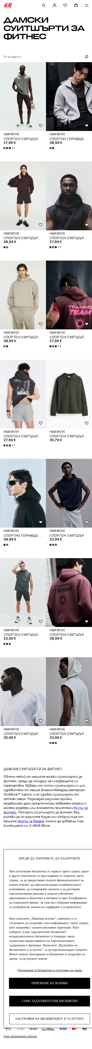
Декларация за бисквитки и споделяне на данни (49, 970)
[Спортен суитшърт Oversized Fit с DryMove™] (23, 195)
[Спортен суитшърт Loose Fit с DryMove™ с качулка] (69, 394)
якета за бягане (31, 821)
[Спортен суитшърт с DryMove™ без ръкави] (23, 96)
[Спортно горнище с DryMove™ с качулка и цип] (69, 96)
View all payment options (20, 1036)
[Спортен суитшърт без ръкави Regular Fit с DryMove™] (69, 493)
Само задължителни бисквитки (49, 1001)
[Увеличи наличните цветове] (52, 148)
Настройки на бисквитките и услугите (49, 1018)
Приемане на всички (49, 983)
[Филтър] (85, 56)
